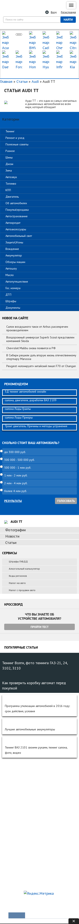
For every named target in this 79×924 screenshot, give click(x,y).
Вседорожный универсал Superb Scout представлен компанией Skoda (40, 339)
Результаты (13, 501)
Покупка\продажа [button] (17, 210)
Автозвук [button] (11, 177)
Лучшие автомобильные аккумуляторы (30, 729)
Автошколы (15, 845)
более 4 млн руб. (15, 491)
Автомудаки (16, 779)
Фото (11, 786)
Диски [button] (9, 164)
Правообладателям (19, 909)
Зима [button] (8, 170)
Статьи (22, 81)
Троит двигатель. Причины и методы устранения (36, 426)
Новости (12, 536)
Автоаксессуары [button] (15, 229)
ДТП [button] (8, 294)
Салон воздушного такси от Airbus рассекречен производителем (37, 328)
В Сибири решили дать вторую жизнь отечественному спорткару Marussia (41, 357)
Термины (14, 882)
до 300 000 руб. (15, 452)
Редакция (13, 903)
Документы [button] (12, 308)
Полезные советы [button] (16, 144)
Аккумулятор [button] (13, 255)
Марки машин (39, 73)
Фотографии (15, 529)
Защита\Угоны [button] (14, 242)
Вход (54, 12)
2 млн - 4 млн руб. (16, 483)
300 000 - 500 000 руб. (19, 460)
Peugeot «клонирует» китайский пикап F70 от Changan (41, 366)
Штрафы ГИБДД (18, 561)
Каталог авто (16, 868)
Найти (68, 19)
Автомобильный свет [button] (18, 236)
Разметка (14, 831)
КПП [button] (8, 190)
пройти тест (39, 627)
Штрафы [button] (10, 301)
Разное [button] (10, 151)
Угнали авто (15, 772)
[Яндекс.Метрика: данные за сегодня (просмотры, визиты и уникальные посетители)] (39, 893)
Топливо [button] (10, 183)
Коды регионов (18, 575)
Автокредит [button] (12, 223)
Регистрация (68, 12)
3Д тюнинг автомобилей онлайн (25, 391)
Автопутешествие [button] (16, 281)
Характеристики (18, 800)
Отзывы (13, 807)
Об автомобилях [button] (16, 203)
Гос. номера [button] (12, 288)
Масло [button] (9, 275)
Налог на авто (17, 583)
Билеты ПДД (16, 816)
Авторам (58, 903)
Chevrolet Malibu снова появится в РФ (31, 348)
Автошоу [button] (11, 268)
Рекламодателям (36, 903)
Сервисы (14, 875)
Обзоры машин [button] (15, 262)
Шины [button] (9, 157)
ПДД (11, 823)
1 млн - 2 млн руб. (16, 475)
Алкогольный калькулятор (24, 568)
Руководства (16, 854)
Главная (6, 81)
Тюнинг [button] (10, 131)
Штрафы (13, 838)
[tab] (39, 131)
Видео (12, 793)
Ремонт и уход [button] (14, 138)
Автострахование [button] (16, 216)
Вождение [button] (12, 249)
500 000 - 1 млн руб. (17, 467)
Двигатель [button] (12, 196)
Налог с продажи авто (22, 590)
